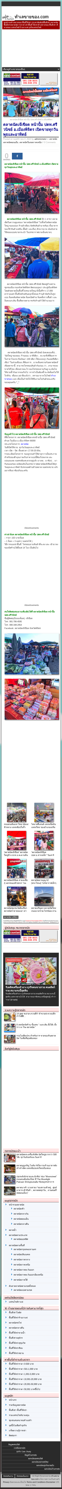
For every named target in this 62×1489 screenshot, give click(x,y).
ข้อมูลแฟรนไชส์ (14, 1444)
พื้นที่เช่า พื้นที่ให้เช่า (18, 1410)
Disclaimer (50, 1482)
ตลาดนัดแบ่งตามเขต (23, 1290)
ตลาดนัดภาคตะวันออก (24, 1270)
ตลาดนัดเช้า (19, 1209)
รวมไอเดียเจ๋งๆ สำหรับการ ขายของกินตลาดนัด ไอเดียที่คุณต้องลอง (36, 1037)
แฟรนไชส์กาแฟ (16, 1302)
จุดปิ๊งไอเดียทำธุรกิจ (18, 1425)
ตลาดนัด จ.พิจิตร (11, 917)
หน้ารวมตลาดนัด (16, 1205)
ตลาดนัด (53, 139)
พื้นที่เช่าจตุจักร (16, 1338)
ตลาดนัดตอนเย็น (10, 142)
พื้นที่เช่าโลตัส (15, 1312)
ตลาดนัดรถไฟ (15, 1323)
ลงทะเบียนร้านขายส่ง (52, 1469)
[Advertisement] (31, 49)
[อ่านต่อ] (13, 1000)
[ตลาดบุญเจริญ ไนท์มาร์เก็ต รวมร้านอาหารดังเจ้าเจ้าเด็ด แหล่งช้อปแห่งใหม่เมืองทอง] (9, 1172)
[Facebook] (17, 156)
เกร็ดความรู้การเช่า (17, 1430)
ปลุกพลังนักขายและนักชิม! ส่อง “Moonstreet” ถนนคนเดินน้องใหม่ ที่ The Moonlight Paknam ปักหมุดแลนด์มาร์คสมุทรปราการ (37, 1179)
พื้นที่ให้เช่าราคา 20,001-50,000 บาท (25, 1384)
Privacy (6, 1482)
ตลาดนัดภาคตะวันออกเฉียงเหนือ (28, 1275)
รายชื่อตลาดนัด (19, 1448)
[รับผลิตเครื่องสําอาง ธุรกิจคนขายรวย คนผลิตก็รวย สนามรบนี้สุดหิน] (31, 984)
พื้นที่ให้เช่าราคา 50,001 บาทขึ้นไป (24, 1389)
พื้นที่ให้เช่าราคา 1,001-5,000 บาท (24, 1374)
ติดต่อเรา (13, 1435)
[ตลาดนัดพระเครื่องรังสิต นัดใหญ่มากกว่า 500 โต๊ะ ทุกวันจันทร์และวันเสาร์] (9, 1161)
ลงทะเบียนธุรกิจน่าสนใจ (45, 1465)
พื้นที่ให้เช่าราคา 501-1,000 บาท (23, 1369)
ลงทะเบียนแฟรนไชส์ (35, 1458)
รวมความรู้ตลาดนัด (15, 1010)
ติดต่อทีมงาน (8, 1476)
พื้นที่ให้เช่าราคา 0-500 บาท (21, 1364)
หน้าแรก (13, 1400)
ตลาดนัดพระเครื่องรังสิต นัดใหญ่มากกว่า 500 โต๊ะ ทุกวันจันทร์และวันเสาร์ (37, 1155)
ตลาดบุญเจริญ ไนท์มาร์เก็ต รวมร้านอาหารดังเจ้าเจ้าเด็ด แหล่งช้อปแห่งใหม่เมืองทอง (37, 1166)
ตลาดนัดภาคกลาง (22, 1259)
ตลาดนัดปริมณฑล (22, 1254)
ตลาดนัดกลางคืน (21, 1224)
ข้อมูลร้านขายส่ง (31, 1455)
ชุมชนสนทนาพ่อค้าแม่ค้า (20, 1420)
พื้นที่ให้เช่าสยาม (16, 1353)
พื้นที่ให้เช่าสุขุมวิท (17, 1343)
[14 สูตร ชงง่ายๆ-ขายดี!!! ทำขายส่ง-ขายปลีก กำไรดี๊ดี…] (9, 1020)
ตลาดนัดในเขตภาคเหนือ (30, 142)
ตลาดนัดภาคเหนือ (22, 1265)
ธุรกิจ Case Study (24, 1451)
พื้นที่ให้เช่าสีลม (16, 1348)
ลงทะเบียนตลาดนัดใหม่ (40, 1461)
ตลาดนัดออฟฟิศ (21, 1239)
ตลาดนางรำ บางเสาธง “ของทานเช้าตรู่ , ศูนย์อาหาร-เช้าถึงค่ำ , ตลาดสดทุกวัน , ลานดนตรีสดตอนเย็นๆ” (37, 1190)
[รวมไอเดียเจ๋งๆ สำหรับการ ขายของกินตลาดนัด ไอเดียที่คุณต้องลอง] (9, 1042)
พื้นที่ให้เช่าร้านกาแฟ (18, 1317)
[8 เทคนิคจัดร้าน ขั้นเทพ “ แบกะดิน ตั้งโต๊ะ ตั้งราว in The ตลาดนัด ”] (9, 1031)
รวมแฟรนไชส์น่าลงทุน (19, 1415)
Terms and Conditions (36, 1482)
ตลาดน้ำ (12, 1230)
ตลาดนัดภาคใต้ (21, 1280)
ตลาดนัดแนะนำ (13, 1151)
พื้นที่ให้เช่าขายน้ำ (17, 1333)
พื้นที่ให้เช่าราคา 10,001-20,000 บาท (25, 1379)
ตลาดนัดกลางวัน (21, 1214)
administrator (40, 139)
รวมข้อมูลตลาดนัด (17, 1405)
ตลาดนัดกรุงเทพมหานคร (25, 1249)
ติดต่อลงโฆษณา (23, 1476)
